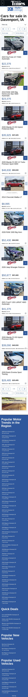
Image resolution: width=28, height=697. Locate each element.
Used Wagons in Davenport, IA (9, 683)
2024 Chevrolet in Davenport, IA (9, 589)
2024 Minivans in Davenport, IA (9, 550)
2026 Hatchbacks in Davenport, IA (10, 532)
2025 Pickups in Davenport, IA (9, 502)
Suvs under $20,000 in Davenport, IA (10, 615)
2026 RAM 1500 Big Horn (12, 232)
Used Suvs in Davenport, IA (8, 670)
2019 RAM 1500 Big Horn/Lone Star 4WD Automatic (10, 94)
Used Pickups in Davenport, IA (9, 674)
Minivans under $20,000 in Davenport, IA (11, 624)
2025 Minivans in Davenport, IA (9, 593)
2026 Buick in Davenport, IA (8, 467)
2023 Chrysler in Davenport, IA (9, 585)
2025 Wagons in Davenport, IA (9, 524)
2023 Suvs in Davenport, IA (8, 471)
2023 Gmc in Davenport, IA (8, 541)
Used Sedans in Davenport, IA (9, 678)
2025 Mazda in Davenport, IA (8, 576)
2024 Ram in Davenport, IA (8, 554)
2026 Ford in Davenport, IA (8, 458)
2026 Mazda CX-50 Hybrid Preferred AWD (12, 128)
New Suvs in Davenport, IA (8, 645)
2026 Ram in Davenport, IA (8, 449)
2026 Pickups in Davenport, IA (9, 436)
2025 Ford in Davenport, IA (8, 511)
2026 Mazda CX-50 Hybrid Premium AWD (12, 338)
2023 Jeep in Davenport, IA (8, 519)
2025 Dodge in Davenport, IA (8, 567)
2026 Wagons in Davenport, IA (9, 497)
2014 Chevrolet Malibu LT (12, 197)
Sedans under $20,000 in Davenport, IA (11, 620)
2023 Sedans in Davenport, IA (9, 558)
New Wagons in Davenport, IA (9, 653)
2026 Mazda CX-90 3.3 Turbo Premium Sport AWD (13, 163)
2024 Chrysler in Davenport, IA (9, 563)
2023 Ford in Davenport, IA (8, 476)
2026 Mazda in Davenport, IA (8, 441)
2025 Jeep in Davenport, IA (8, 463)
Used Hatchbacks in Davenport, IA (10, 692)
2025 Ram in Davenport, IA (8, 489)
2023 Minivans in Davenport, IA (9, 580)
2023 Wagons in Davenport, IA (9, 506)
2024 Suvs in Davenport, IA (8, 493)
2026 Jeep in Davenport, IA (8, 445)
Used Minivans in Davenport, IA (9, 687)
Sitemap (14, 695)
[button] (2, 183)
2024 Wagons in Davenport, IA (9, 528)
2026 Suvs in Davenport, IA (8, 432)
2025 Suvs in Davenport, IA (8, 454)
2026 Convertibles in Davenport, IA (10, 545)
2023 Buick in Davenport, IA (8, 572)
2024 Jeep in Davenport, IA (8, 537)
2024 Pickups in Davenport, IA (9, 480)
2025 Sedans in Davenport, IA (9, 598)
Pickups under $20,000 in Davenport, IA (11, 628)
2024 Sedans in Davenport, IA (9, 602)
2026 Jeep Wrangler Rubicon (13, 267)
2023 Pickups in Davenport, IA (9, 515)
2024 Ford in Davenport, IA (8, 484)
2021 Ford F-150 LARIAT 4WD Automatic (14, 303)
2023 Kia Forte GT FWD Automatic (11, 58)
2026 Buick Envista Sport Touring (12, 373)
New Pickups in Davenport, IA (8, 649)
